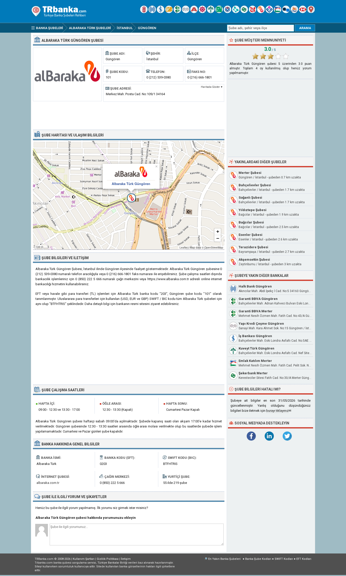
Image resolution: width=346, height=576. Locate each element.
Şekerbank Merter (253, 373)
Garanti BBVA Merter (256, 311)
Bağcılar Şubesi (251, 222)
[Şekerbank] (244, 12)
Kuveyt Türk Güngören (256, 348)
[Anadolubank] (286, 12)
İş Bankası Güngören (255, 336)
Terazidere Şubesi (253, 247)
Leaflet (184, 247)
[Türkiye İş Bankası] (160, 12)
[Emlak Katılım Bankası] (277, 12)
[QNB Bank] (227, 12)
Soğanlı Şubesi (250, 197)
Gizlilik (108, 559)
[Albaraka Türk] (261, 12)
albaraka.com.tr (47, 483)
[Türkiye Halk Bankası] (152, 12)
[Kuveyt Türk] (211, 12)
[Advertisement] (128, 115)
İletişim (126, 559)
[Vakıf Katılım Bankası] (269, 12)
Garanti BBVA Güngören (258, 299)
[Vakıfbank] (169, 12)
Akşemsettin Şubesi (254, 259)
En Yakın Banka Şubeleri (224, 559)
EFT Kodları (303, 559)
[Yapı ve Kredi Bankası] (185, 12)
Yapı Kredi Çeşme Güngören (261, 323)
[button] (128, 195)
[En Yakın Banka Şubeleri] (311, 12)
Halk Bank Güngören (255, 286)
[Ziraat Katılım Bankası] (252, 12)
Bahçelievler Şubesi (255, 185)
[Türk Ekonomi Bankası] (219, 12)
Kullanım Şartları (83, 559)
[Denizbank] (202, 12)
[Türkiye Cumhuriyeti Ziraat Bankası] (144, 12)
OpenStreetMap (213, 247)
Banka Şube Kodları (258, 559)
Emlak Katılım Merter (255, 361)
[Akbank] (194, 12)
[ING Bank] (294, 12)
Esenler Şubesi (250, 235)
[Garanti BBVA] (177, 12)
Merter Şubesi (250, 173)
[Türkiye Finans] (236, 12)
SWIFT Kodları (284, 559)
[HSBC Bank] (302, 12)
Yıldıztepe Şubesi (252, 210)
